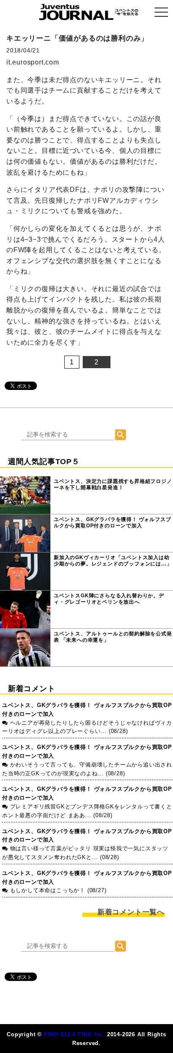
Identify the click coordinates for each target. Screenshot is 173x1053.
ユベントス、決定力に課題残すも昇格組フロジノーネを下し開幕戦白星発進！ (113, 484)
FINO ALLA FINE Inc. (74, 1034)
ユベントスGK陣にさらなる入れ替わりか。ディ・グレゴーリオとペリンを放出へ (109, 599)
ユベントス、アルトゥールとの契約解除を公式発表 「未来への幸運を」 (113, 637)
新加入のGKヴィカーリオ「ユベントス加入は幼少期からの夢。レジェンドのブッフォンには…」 (113, 561)
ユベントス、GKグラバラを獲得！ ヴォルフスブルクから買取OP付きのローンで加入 (112, 522)
